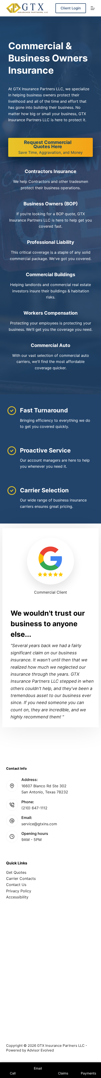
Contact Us (16, 884)
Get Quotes (16, 872)
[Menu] (93, 8)
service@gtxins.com (39, 824)
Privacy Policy (18, 891)
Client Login (71, 8)
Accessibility (17, 897)
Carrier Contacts (21, 878)
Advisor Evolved (40, 1050)
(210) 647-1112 (34, 808)
